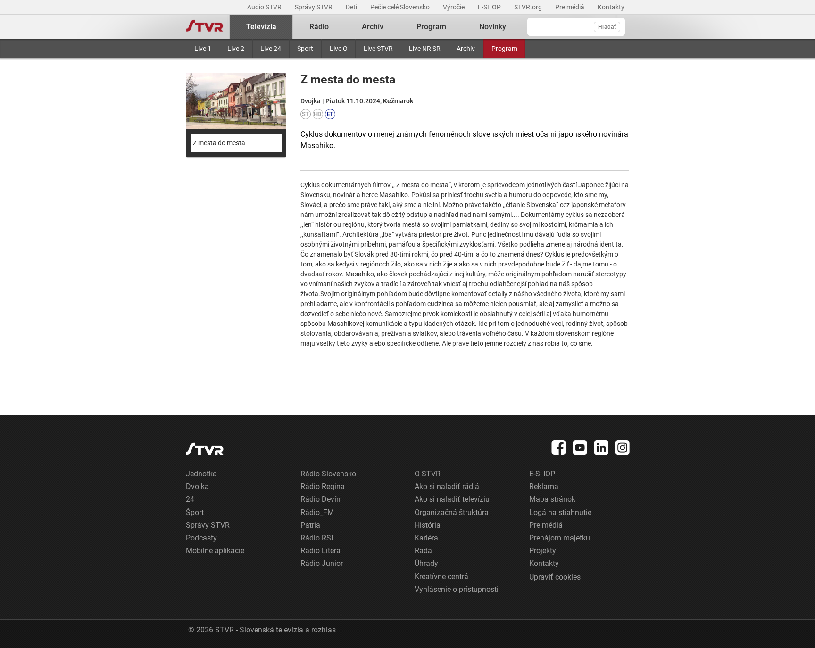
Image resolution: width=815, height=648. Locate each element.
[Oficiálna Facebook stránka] (558, 447)
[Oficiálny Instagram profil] (622, 447)
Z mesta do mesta (219, 143)
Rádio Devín (320, 499)
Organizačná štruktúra (452, 512)
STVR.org (528, 7)
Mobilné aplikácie (215, 550)
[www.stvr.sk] (205, 448)
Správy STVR (314, 7)
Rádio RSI (316, 537)
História (428, 525)
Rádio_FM (317, 512)
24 (190, 499)
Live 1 (202, 48)
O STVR (428, 473)
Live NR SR (425, 48)
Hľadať (607, 27)
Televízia (261, 26)
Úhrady (426, 563)
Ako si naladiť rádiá (447, 486)
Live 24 (270, 48)
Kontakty (611, 7)
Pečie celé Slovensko (400, 7)
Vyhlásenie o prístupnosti (457, 589)
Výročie (454, 7)
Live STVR (378, 48)
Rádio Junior (321, 563)
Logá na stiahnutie (560, 512)
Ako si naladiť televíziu (452, 499)
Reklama (543, 486)
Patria (310, 525)
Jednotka (201, 473)
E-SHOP (490, 7)
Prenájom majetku (559, 537)
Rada (423, 550)
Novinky (492, 26)
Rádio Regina (322, 486)
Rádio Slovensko (328, 473)
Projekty (542, 550)
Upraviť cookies (555, 577)
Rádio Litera (320, 550)
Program (504, 48)
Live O (339, 48)
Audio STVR (265, 7)
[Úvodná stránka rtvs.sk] (205, 26)
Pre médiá (570, 7)
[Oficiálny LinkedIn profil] (601, 447)
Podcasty (201, 537)
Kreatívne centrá (441, 576)
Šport (305, 48)
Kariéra (426, 537)
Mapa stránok (552, 499)
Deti (352, 7)
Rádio (319, 26)
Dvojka (197, 486)
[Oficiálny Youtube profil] (580, 447)
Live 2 (235, 48)
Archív (466, 48)
